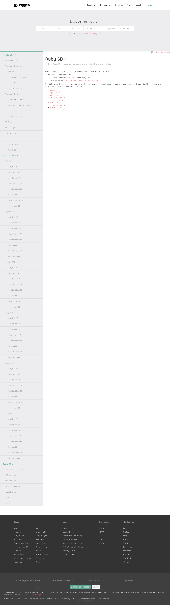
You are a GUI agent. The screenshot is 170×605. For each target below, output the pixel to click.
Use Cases (40, 551)
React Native (10, 492)
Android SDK (10, 481)
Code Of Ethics (69, 554)
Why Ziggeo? (42, 536)
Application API (13, 172)
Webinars (18, 551)
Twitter (126, 543)
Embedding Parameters (17, 83)
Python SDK (10, 212)
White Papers (20, 554)
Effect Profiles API (15, 184)
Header (10, 72)
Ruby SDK (97, 34)
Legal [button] (138, 5)
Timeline (40, 558)
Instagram (127, 554)
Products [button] (91, 5)
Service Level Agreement (74, 543)
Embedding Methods (16, 77)
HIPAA (101, 532)
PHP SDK (8, 161)
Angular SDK (12, 144)
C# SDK (8, 413)
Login (150, 5)
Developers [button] (105, 5)
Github (126, 562)
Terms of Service (70, 539)
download (73, 78)
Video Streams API (15, 200)
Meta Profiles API (14, 189)
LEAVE (96, 587)
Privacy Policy (69, 528)
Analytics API (12, 167)
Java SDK (9, 363)
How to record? (21, 547)
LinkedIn (127, 551)
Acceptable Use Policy (72, 536)
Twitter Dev (128, 558)
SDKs (58, 29)
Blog (125, 536)
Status (126, 532)
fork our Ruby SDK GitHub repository (82, 80)
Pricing (130, 5)
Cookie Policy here (36, 595)
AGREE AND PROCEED (80, 587)
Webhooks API (13, 206)
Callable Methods (14, 116)
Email (125, 528)
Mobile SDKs (7, 464)
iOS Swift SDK (11, 475)
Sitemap (40, 562)
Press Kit (18, 532)
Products (18, 539)
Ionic (7, 498)
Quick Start (41, 543)
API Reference (74, 29)
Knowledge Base (12, 128)
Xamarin (8, 503)
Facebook (127, 547)
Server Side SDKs (83, 34)
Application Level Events (18, 111)
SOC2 (101, 539)
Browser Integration (14, 66)
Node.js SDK (10, 262)
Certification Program (23, 558)
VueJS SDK (12, 150)
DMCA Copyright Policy (73, 547)
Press (38, 528)
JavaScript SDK (9, 55)
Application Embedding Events (20, 105)
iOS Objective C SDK (14, 469)
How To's (126, 29)
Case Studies (42, 554)
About (16, 528)
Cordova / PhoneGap (14, 486)
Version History (12, 60)
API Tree (8, 122)
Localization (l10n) (15, 88)
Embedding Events (15, 100)
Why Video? (19, 536)
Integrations (109, 29)
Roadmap (18, 562)
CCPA (101, 543)
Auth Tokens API (14, 178)
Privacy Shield (69, 551)
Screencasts (41, 547)
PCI (100, 536)
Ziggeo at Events (43, 532)
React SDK (11, 139)
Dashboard (92, 29)
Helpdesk (127, 539)
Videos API (12, 195)
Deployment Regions (23, 543)
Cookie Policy (68, 532)
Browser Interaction (13, 94)
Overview (44, 29)
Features (119, 5)
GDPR (101, 528)
